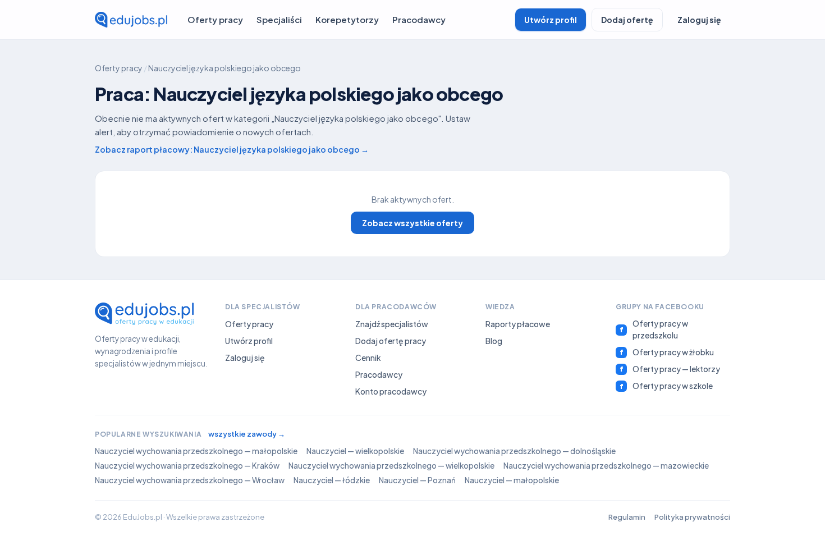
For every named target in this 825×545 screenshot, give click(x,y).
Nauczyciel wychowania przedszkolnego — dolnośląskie (514, 451)
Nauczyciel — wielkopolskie (355, 451)
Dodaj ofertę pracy (390, 341)
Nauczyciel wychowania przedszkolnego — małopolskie (196, 451)
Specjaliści (279, 19)
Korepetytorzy (347, 19)
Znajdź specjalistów (391, 324)
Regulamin (626, 516)
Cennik (368, 357)
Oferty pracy (215, 19)
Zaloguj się (699, 20)
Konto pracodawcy (391, 391)
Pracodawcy (419, 19)
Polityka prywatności (692, 516)
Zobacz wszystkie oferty (412, 223)
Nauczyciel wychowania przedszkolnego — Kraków (187, 465)
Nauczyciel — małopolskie (512, 480)
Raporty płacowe (517, 324)
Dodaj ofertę (627, 20)
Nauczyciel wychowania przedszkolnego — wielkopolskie (391, 465)
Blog (493, 341)
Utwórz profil (550, 20)
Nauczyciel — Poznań (417, 480)
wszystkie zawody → (246, 433)
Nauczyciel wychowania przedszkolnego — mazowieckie (606, 465)
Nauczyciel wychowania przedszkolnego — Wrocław (190, 480)
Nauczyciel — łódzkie (332, 480)
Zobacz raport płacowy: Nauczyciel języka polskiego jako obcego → (232, 149)
